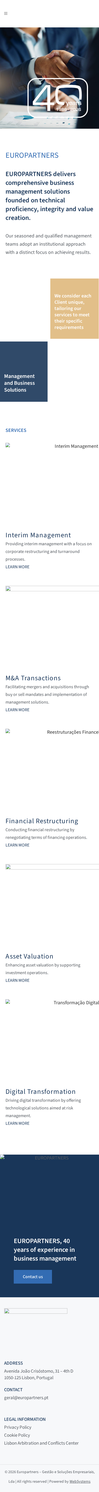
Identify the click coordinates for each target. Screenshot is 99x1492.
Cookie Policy (17, 1435)
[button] (11, 1481)
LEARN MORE (17, 567)
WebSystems (80, 1481)
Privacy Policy (17, 1427)
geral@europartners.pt (26, 1398)
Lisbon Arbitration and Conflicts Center (41, 1443)
